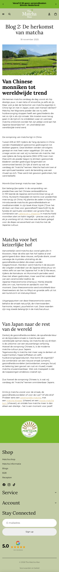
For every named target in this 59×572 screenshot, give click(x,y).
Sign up (29, 531)
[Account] (49, 14)
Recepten (7, 477)
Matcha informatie (11, 464)
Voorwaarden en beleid (29, 568)
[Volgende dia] (56, 4)
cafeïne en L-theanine (29, 213)
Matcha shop (8, 459)
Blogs (5, 468)
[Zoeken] (9, 14)
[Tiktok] (14, 484)
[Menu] (3, 14)
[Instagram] (9, 484)
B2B (4, 473)
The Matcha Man (33, 562)
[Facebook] (4, 484)
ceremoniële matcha (30, 397)
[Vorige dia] (3, 4)
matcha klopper (14, 400)
